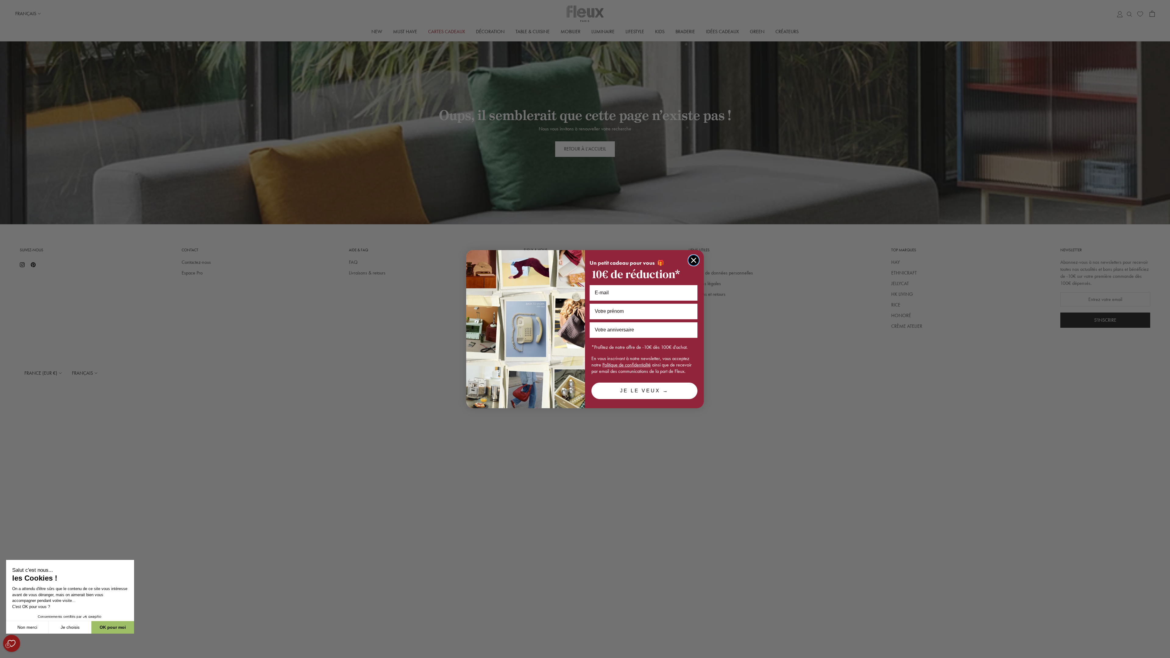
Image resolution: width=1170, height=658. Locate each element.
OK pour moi (113, 627)
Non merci (27, 627)
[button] (5, 654)
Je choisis (70, 627)
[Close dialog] (693, 260)
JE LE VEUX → (644, 390)
